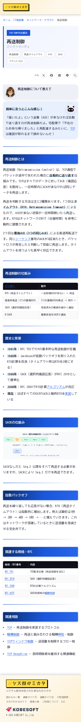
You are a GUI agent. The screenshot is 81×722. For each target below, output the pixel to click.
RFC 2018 (10, 579)
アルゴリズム (56, 386)
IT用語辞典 (63, 697)
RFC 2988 (10, 586)
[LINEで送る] (67, 75)
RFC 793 (9, 572)
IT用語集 (18, 20)
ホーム (7, 20)
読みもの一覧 (13, 697)
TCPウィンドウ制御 (20, 641)
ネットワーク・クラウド (40, 20)
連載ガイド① (30, 697)
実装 (68, 393)
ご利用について (50, 701)
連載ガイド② (47, 697)
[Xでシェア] (43, 75)
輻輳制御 (50, 593)
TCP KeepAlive (17, 653)
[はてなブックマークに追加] (59, 75)
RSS (63, 701)
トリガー (10, 286)
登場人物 (34, 701)
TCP (72, 128)
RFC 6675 (10, 593)
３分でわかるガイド (16, 701)
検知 (61, 634)
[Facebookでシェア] (51, 75)
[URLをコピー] (75, 75)
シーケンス (23, 238)
